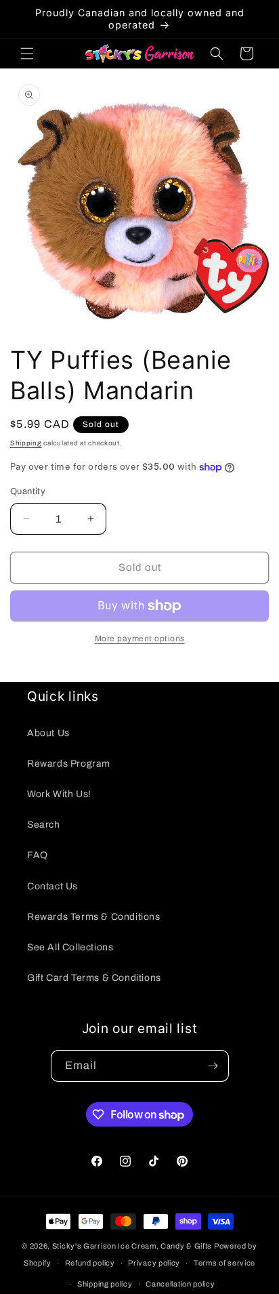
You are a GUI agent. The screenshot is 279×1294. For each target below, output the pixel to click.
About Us (48, 733)
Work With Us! (59, 794)
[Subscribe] (213, 1066)
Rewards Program (68, 764)
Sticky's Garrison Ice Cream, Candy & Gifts (132, 1246)
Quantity (27, 491)
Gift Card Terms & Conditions (94, 978)
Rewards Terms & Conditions (93, 917)
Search (43, 825)
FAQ (37, 855)
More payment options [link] (140, 638)
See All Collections (70, 947)
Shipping (26, 443)
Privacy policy (154, 1263)
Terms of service (224, 1263)
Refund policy (90, 1263)
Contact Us (52, 886)
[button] (27, 53)
